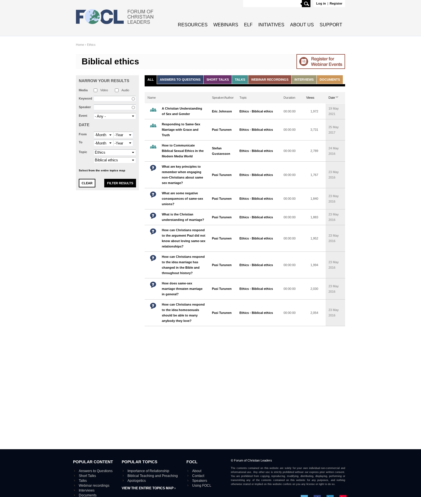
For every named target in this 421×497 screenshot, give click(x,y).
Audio (125, 90)
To (80, 142)
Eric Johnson (222, 111)
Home (80, 44)
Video (104, 90)
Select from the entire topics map (102, 170)
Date (84, 124)
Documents (330, 79)
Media (83, 90)
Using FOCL (201, 486)
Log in (321, 3)
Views (310, 97)
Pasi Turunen (222, 129)
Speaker (85, 107)
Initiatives (271, 24)
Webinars (225, 24)
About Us (302, 24)
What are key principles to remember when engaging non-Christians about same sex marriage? (182, 175)
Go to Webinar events (320, 61)
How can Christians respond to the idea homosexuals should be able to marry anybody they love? (183, 312)
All (150, 79)
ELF (248, 24)
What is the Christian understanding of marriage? (183, 217)
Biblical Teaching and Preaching (152, 476)
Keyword (85, 98)
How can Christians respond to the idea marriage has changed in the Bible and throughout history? (183, 265)
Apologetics (136, 481)
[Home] (115, 25)
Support (331, 24)
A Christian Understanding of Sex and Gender (182, 111)
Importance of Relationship (148, 471)
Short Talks (217, 79)
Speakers (199, 481)
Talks (240, 79)
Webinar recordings (269, 79)
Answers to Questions (180, 79)
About (196, 471)
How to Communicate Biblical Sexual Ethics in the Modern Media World (183, 151)
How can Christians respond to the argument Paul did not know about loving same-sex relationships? (183, 238)
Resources (193, 24)
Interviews (304, 79)
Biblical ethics (262, 111)
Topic (83, 152)
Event (83, 115)
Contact (198, 476)
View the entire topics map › (149, 488)
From (83, 134)
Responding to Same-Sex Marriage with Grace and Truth (181, 129)
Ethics (91, 44)
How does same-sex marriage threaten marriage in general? (182, 289)
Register (336, 3)
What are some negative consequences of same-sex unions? (182, 198)
